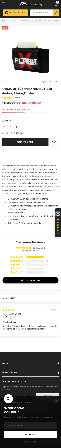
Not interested (30, 442)
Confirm (30, 434)
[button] (8, 398)
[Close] (56, 400)
